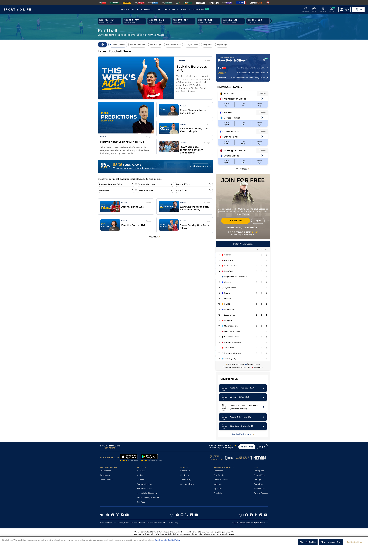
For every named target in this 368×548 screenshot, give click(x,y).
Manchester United (235, 98)
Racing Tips (259, 471)
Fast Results (219, 475)
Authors (140, 475)
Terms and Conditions (108, 523)
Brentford (228, 271)
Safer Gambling (187, 484)
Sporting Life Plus (144, 484)
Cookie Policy (173, 523)
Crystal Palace (232, 117)
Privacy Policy (123, 523)
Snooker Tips (259, 488)
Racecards (218, 471)
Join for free (247, 446)
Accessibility (185, 480)
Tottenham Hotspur (232, 353)
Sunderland (231, 136)
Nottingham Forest (235, 150)
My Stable (218, 488)
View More (241, 169)
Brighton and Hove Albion (235, 277)
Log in (262, 446)
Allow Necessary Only (331, 542)
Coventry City (230, 359)
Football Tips (259, 475)
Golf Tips (257, 480)
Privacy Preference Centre (156, 523)
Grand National (106, 480)
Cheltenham (105, 471)
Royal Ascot (105, 475)
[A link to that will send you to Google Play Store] (151, 458)
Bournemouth (230, 266)
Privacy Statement (138, 523)
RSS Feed (141, 502)
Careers (140, 480)
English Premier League (243, 244)
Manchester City (231, 326)
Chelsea (227, 282)
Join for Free (235, 220)
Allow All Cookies (308, 542)
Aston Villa (228, 260)
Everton (228, 112)
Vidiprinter (218, 484)
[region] (184, 542)
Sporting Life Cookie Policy (167, 540)
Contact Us (185, 471)
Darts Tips (258, 484)
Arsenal (227, 255)
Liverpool (228, 320)
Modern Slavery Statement (148, 497)
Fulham (227, 298)
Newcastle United (231, 337)
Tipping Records (261, 493)
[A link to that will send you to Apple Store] (129, 458)
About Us (141, 471)
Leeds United (231, 155)
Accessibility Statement (147, 493)
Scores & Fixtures (221, 480)
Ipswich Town (231, 131)
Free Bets (218, 493)
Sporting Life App (144, 488)
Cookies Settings (354, 542)
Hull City (229, 93)
